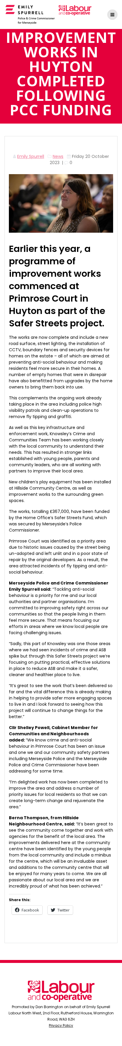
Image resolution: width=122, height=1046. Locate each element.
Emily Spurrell (30, 156)
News (58, 156)
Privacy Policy (61, 1025)
